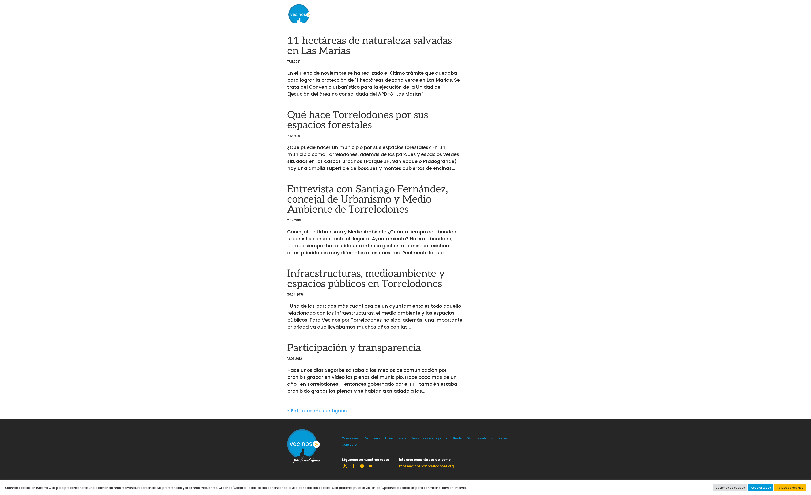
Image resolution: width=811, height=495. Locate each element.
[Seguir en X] (345, 466)
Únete (457, 438)
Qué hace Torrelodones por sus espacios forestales (357, 120)
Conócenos (351, 438)
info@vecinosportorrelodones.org (426, 466)
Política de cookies (790, 488)
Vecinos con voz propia (430, 438)
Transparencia (396, 438)
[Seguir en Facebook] (353, 466)
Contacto (349, 445)
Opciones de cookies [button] (730, 488)
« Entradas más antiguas (317, 410)
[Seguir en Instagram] (362, 466)
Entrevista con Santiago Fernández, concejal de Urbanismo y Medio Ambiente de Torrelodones (367, 199)
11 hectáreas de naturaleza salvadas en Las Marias (369, 46)
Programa (372, 438)
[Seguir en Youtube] (370, 466)
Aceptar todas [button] (761, 488)
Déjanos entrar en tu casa (487, 438)
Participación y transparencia (354, 348)
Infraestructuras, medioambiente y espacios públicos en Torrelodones (366, 279)
